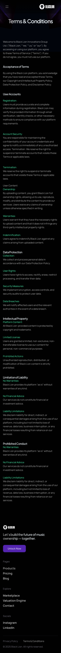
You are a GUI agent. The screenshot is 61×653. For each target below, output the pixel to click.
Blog (6, 578)
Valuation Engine (14, 600)
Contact (8, 606)
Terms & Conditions (33, 641)
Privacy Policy (10, 641)
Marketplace (11, 595)
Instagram (10, 623)
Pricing (7, 573)
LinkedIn (8, 628)
